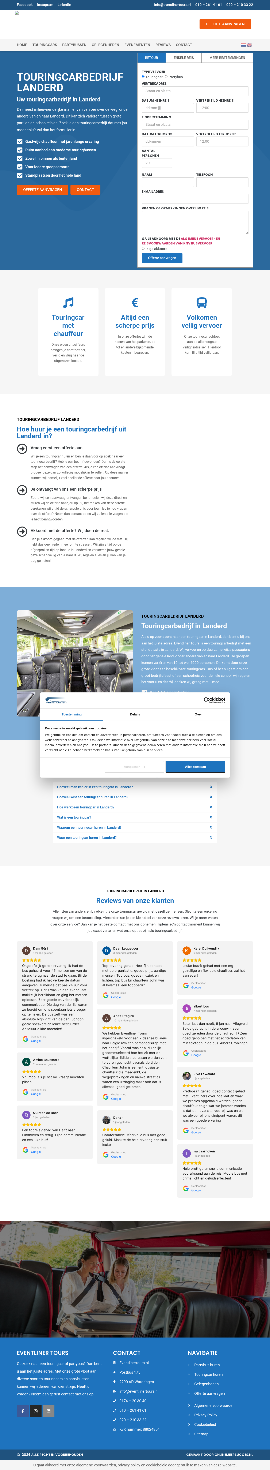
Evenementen (137, 45)
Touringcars (44, 45)
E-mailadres (153, 191)
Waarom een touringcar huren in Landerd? (89, 828)
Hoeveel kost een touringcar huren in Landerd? (92, 797)
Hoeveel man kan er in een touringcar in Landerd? (95, 787)
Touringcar (154, 77)
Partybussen (74, 45)
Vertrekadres (154, 83)
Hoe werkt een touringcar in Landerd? (85, 807)
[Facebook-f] (23, 1411)
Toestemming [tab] (72, 714)
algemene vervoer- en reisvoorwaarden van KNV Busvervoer (181, 241)
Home (22, 45)
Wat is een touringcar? (74, 817)
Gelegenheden (105, 45)
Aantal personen (150, 153)
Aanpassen (132, 766)
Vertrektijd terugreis (216, 134)
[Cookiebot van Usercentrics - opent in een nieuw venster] (206, 700)
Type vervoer (153, 72)
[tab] (151, 58)
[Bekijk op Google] (26, 950)
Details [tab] (135, 714)
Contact (184, 45)
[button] (135, 787)
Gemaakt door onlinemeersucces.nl (219, 1454)
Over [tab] (198, 714)
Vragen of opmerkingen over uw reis (175, 208)
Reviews (163, 45)
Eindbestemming (156, 117)
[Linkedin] (48, 1411)
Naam (147, 174)
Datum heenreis (156, 100)
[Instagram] (36, 1411)
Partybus (176, 77)
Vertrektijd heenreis (215, 100)
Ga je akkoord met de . (181, 241)
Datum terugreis (157, 134)
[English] (249, 44)
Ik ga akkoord (156, 249)
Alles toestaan (195, 766)
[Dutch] (244, 44)
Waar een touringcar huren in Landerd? (87, 838)
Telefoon (204, 174)
